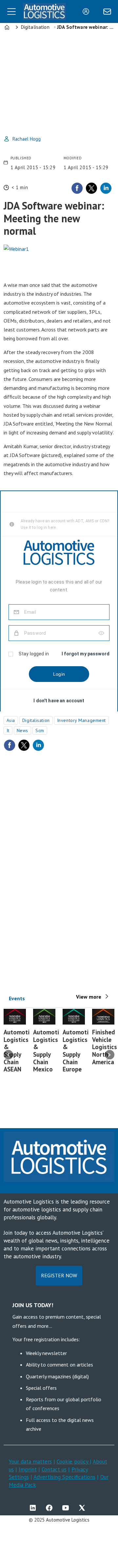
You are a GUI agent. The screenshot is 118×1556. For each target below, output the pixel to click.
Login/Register (87, 11)
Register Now (59, 1275)
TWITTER (83, 1508)
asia (11, 720)
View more (88, 996)
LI (34, 1508)
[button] (8, 1054)
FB (50, 1508)
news (22, 730)
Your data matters (30, 1461)
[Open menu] (11, 11)
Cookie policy (73, 1461)
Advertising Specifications (64, 1477)
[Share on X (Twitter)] (91, 188)
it (8, 730)
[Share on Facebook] (77, 188)
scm (39, 730)
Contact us (54, 1469)
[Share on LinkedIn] (106, 188)
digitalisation (36, 720)
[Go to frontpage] (44, 11)
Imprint (28, 1469)
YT (67, 1508)
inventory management (81, 720)
